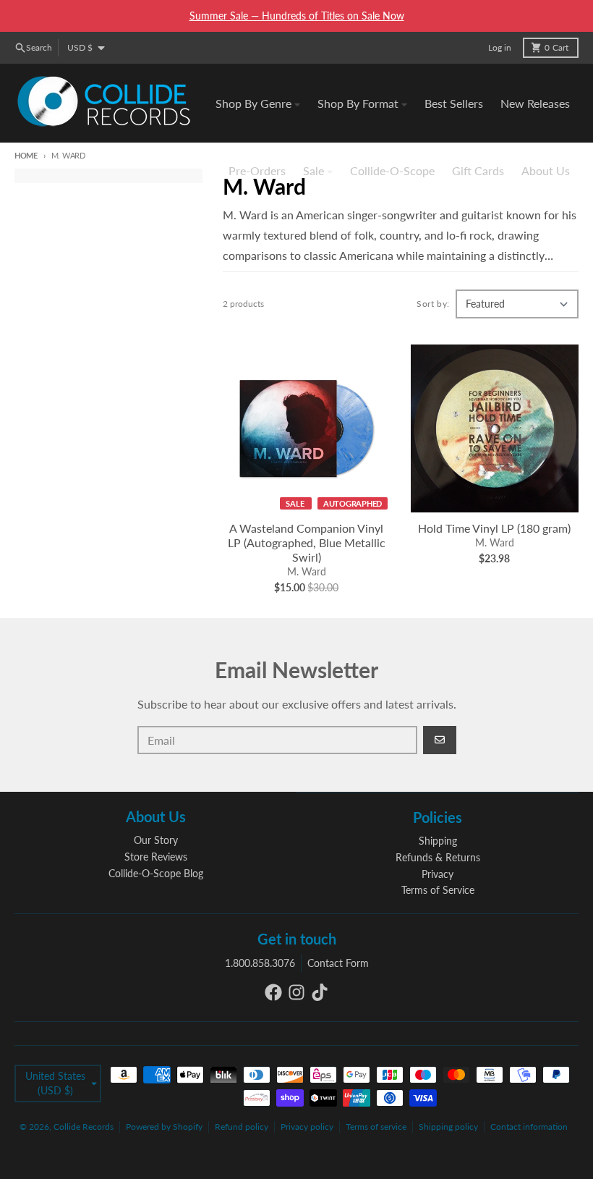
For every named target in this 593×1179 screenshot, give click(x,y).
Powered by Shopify (164, 1126)
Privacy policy (307, 1126)
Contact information (529, 1126)
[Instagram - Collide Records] (296, 992)
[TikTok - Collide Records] (319, 992)
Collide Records (84, 1126)
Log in (499, 47)
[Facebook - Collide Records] (273, 992)
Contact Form (338, 963)
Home (26, 155)
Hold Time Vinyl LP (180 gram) (494, 528)
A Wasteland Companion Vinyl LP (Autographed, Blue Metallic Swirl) (306, 542)
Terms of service (376, 1126)
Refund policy (241, 1126)
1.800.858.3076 (260, 963)
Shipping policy (448, 1126)
